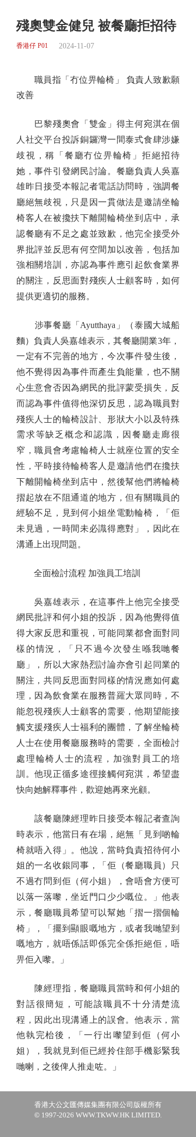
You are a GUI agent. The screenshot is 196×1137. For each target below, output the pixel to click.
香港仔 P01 (32, 46)
